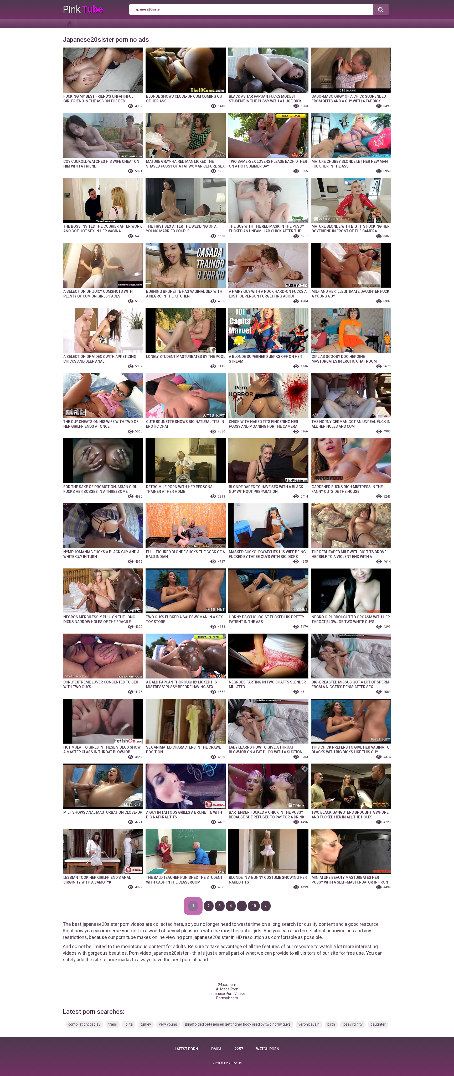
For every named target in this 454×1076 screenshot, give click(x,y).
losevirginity (353, 1024)
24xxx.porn (227, 985)
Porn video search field (381, 9)
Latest (69, 23)
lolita (129, 1024)
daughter (378, 1024)
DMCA (216, 1049)
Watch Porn (267, 1049)
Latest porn (186, 1049)
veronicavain (308, 1024)
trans (112, 1024)
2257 (239, 1049)
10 (254, 906)
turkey (146, 1024)
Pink (83, 9)
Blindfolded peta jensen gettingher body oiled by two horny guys (238, 1024)
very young (168, 1024)
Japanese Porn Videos (227, 993)
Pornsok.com (227, 998)
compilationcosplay (84, 1024)
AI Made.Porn (227, 989)
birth (331, 1024)
